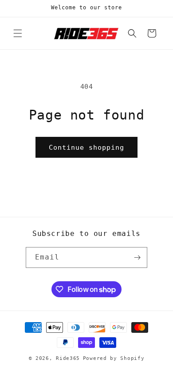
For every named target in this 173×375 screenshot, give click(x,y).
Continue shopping (86, 148)
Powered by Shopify (114, 358)
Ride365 (68, 358)
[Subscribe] (137, 257)
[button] (18, 33)
